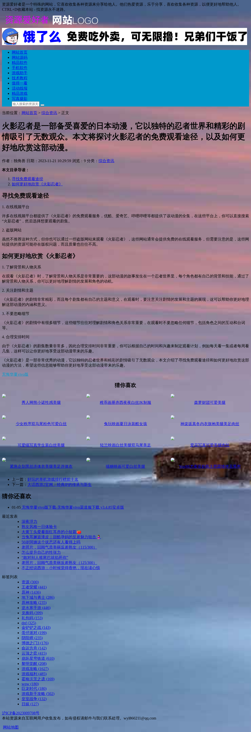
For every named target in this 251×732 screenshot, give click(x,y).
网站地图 (11, 727)
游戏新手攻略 (38, 694)
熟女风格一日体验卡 (39, 527)
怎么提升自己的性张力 (41, 552)
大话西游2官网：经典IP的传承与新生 (59, 484)
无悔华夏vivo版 (15, 374)
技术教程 (19, 78)
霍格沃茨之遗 (38, 679)
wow (30, 684)
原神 (31, 592)
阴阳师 (32, 638)
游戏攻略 (35, 669)
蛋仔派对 (34, 633)
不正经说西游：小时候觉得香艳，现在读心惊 (61, 568)
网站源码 (19, 57)
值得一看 (19, 83)
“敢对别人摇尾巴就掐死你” (45, 557)
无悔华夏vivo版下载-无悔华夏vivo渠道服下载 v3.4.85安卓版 (72, 507)
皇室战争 (34, 699)
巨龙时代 (34, 688)
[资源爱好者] (51, 26)
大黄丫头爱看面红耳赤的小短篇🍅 (51, 532)
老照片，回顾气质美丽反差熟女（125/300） (59, 563)
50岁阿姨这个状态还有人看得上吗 (51, 542)
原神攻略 (34, 602)
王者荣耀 (34, 587)
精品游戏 (19, 93)
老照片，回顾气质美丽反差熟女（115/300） (59, 547)
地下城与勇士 (38, 597)
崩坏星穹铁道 (38, 658)
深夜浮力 (29, 521)
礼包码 (32, 618)
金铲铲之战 (36, 627)
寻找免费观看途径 (27, 179)
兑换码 (32, 613)
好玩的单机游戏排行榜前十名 (52, 479)
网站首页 (19, 52)
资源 (30, 582)
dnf (29, 623)
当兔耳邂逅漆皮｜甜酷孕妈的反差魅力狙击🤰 (61, 537)
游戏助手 (19, 73)
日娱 (30, 704)
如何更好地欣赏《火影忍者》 (37, 184)
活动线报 (19, 88)
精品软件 (19, 62)
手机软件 (19, 68)
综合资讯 (49, 113)
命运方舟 (34, 648)
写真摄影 (19, 98)
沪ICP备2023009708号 (20, 713)
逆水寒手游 (36, 608)
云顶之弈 (34, 653)
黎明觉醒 (34, 663)
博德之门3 (35, 643)
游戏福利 (34, 674)
